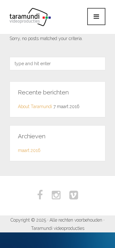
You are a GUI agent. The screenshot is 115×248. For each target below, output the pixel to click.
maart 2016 (29, 150)
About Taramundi (35, 106)
